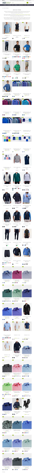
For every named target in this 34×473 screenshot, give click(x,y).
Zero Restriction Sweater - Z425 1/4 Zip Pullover (27, 186)
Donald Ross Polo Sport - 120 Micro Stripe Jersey (7, 167)
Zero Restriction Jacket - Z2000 (17, 205)
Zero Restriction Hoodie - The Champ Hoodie (17, 355)
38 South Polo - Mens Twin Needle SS (17, 74)
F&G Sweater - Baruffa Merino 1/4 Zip (17, 261)
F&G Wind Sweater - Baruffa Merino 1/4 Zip (26, 261)
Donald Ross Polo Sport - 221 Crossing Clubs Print (27, 298)
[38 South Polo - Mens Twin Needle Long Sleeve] (17, 404)
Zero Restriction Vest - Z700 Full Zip (17, 224)
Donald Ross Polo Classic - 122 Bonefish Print (27, 373)
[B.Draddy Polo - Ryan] (27, 326)
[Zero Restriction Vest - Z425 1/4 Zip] (27, 160)
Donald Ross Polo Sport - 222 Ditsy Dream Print (7, 467)
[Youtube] (3, 0)
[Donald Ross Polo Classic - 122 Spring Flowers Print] (7, 366)
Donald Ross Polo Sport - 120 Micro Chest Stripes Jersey (27, 131)
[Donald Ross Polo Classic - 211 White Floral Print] (27, 272)
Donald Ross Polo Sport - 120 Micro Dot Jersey (7, 149)
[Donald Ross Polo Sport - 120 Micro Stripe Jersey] (7, 157)
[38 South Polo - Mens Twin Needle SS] (17, 66)
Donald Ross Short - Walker (7, 260)
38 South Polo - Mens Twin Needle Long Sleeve (17, 412)
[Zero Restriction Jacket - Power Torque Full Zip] (27, 198)
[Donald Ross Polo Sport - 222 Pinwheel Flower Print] (17, 459)
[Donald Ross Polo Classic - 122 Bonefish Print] (27, 366)
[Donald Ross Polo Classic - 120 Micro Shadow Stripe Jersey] (27, 102)
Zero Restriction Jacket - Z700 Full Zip (27, 317)
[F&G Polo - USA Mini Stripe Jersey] (17, 158)
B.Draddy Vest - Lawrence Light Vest (17, 36)
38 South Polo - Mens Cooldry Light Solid (7, 74)
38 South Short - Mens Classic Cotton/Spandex (27, 74)
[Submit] (27, 2)
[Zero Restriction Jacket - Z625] (7, 198)
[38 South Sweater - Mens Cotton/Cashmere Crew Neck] (7, 86)
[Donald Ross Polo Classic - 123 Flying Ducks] (27, 459)
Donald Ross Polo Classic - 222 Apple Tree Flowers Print (27, 448)
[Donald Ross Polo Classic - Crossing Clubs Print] (7, 441)
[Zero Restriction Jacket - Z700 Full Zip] (27, 309)
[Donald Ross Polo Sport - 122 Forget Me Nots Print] (7, 291)
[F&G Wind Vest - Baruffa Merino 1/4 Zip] (27, 233)
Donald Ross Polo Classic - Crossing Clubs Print (7, 448)
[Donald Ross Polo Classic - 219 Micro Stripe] (17, 102)
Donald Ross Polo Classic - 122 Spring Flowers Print (7, 373)
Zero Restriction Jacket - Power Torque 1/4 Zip (7, 224)
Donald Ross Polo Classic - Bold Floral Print (7, 430)
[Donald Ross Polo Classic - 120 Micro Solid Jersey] (7, 120)
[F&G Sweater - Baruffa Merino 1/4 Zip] (17, 252)
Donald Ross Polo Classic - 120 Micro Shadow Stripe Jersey (27, 112)
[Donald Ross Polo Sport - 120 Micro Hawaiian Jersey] (17, 138)
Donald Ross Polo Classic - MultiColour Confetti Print (17, 430)
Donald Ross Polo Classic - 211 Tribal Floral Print (17, 280)
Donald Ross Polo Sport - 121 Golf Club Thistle (7, 317)
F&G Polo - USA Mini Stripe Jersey (17, 167)
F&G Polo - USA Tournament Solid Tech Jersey (7, 335)
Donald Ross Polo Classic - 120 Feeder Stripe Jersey (17, 94)
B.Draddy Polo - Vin (7, 35)
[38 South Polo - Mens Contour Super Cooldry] (17, 46)
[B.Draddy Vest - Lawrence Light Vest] (17, 27)
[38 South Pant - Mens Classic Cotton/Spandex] (7, 46)
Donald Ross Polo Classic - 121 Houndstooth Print (7, 280)
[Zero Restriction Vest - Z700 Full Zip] (17, 216)
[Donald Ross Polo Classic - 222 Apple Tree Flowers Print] (27, 441)
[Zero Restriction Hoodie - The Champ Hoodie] (17, 347)
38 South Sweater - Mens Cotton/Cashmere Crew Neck (7, 94)
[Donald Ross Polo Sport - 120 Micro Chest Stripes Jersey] (27, 120)
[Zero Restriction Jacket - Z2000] (17, 198)
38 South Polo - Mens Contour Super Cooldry (17, 54)
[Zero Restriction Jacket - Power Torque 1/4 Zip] (7, 216)
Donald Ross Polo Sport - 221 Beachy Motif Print (17, 298)
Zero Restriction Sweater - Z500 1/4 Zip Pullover (17, 186)
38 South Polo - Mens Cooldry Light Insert (27, 54)
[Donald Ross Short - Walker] (7, 253)
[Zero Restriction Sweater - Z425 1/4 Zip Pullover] (27, 178)
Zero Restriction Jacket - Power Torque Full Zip (27, 206)
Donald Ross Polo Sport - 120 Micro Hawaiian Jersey (17, 149)
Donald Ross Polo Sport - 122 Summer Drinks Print (7, 412)
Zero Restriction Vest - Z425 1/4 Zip (27, 167)
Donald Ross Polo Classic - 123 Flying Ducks (27, 467)
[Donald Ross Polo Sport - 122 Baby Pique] (7, 384)
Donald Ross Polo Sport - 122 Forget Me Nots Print (7, 298)
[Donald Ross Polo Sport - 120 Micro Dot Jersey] (7, 138)
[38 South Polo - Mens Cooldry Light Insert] (27, 46)
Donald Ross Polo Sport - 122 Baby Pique (7, 392)
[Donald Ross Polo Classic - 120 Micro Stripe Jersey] (27, 83)
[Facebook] (2, 0)
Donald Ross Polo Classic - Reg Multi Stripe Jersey (17, 131)
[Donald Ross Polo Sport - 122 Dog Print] (17, 309)
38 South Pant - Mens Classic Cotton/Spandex (7, 54)
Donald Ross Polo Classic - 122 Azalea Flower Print (27, 355)
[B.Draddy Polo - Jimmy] (7, 346)
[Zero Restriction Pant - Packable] (17, 235)
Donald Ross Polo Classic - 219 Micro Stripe (17, 112)
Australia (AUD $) (28, 0)
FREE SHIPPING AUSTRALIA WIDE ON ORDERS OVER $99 (17, 0)
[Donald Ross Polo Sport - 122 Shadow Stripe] (27, 384)
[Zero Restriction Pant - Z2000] (7, 235)
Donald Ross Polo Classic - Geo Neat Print (27, 430)
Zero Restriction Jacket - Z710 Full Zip (7, 186)
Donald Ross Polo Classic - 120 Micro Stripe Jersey (27, 94)
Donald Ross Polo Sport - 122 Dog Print (17, 317)
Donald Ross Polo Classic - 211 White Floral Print (27, 280)
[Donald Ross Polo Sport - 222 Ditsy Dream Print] (7, 459)
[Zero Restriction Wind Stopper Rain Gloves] (27, 404)
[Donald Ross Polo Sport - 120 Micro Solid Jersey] (27, 138)
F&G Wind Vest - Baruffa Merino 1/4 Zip (27, 242)
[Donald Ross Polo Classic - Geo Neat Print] (27, 422)
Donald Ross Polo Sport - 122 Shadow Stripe (27, 392)
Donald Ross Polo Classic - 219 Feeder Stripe (7, 112)
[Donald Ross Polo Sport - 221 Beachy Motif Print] (17, 291)
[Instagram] (4, 0)
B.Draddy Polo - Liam (27, 35)
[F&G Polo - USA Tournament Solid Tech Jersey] (7, 326)
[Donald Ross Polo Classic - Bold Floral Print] (7, 422)
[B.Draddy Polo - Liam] (27, 27)
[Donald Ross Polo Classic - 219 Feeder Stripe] (7, 102)
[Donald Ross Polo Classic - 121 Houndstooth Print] (7, 272)
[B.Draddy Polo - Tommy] (17, 326)
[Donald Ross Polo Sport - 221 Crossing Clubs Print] (27, 291)
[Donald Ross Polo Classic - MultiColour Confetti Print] (17, 422)
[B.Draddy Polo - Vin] (7, 28)
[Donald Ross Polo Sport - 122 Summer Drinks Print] (7, 404)
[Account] (29, 3)
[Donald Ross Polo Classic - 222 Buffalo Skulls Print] (17, 441)
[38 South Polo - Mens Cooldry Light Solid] (7, 66)
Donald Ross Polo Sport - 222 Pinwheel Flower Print (17, 467)
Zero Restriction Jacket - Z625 (7, 205)
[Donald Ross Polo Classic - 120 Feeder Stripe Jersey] (17, 83)
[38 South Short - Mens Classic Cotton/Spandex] (27, 66)
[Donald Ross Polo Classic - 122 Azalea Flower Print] (27, 347)
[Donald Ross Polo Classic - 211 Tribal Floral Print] (17, 272)
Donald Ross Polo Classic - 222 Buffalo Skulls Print (17, 448)
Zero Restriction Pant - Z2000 (7, 242)
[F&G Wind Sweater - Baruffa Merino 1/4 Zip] (27, 252)
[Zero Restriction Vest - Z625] (27, 216)
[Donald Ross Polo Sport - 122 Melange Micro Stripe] (17, 384)
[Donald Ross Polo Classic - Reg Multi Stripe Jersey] (17, 120)
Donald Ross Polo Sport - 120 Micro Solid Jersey (27, 149)
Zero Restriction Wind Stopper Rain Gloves (27, 412)
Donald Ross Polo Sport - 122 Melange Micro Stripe (17, 392)
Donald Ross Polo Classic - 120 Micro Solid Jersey (7, 131)
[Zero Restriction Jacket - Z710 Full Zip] (7, 178)
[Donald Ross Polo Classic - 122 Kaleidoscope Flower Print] (17, 366)
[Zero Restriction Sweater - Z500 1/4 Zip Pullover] (17, 178)
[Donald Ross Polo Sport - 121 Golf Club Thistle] (7, 309)
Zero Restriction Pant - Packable (17, 242)
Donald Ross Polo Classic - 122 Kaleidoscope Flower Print (17, 373)
